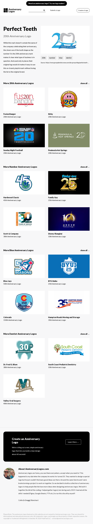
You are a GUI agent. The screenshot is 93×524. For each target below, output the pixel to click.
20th (43, 58)
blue (60, 58)
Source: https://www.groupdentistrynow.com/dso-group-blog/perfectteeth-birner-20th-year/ (65, 62)
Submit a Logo (55, 10)
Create (83, 10)
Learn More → (73, 442)
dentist (69, 58)
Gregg (27, 500)
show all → (85, 83)
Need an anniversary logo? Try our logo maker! (46, 3)
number (52, 58)
